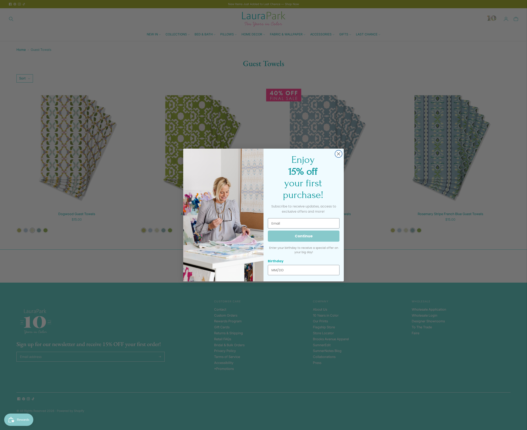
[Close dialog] (338, 153)
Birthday (275, 261)
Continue (304, 236)
